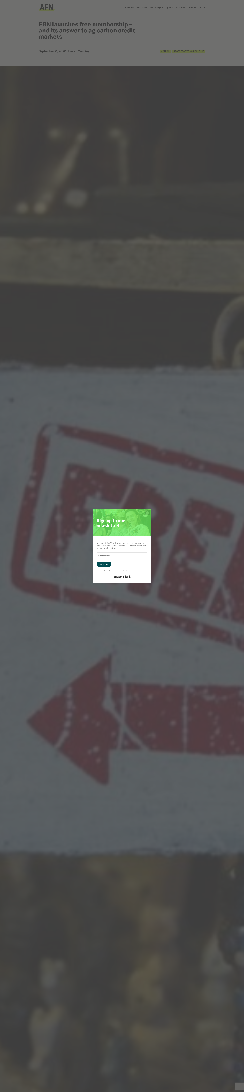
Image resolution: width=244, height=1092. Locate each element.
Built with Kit (122, 576)
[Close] (147, 512)
